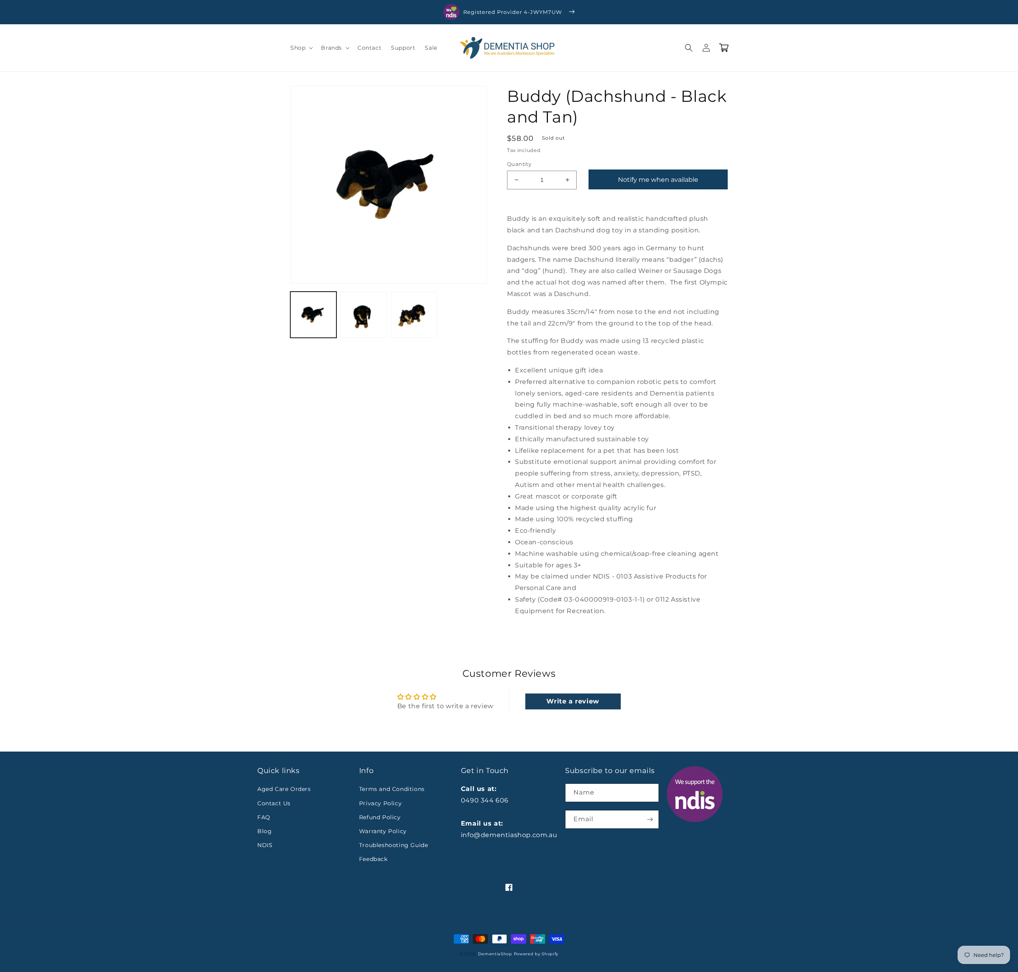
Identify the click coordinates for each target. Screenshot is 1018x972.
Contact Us (274, 803)
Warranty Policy (383, 831)
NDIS (264, 845)
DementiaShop (495, 953)
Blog (264, 831)
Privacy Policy (380, 803)
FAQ (263, 817)
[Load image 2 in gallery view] (363, 315)
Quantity (519, 164)
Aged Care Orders (284, 789)
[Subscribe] (650, 819)
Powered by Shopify (536, 953)
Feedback (373, 859)
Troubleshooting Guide (393, 845)
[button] (301, 47)
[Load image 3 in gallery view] (414, 315)
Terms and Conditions (392, 789)
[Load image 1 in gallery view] (313, 315)
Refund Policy (380, 817)
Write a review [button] (572, 701)
